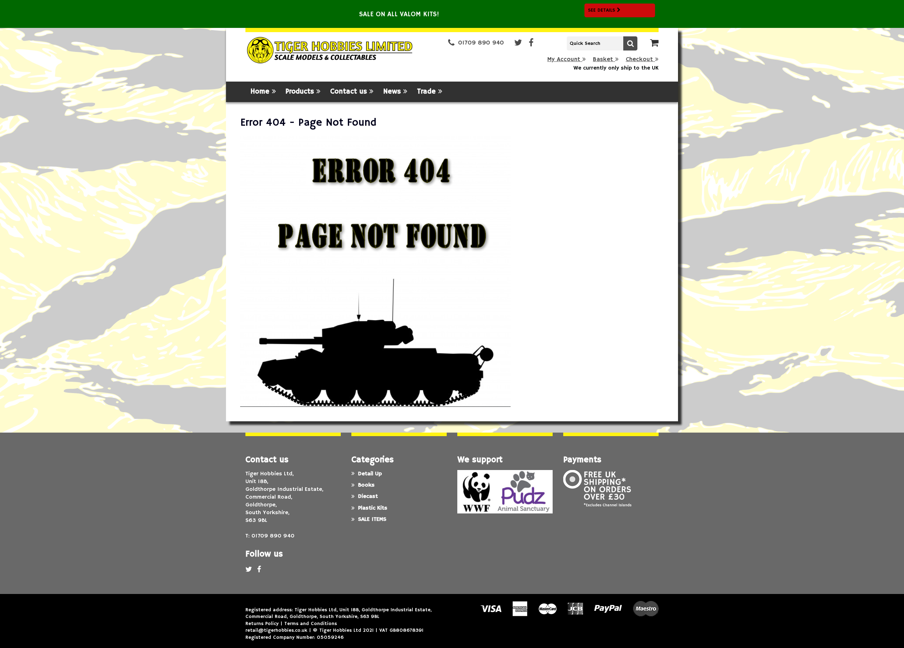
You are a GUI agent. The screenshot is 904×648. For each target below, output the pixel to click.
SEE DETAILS (602, 10)
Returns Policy (262, 623)
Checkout (640, 59)
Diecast (368, 496)
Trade (427, 91)
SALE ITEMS (372, 519)
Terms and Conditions (310, 623)
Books (366, 485)
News (393, 91)
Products (301, 91)
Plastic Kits (372, 508)
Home (261, 91)
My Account (564, 59)
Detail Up (370, 473)
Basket (604, 59)
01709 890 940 (481, 43)
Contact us (349, 91)
